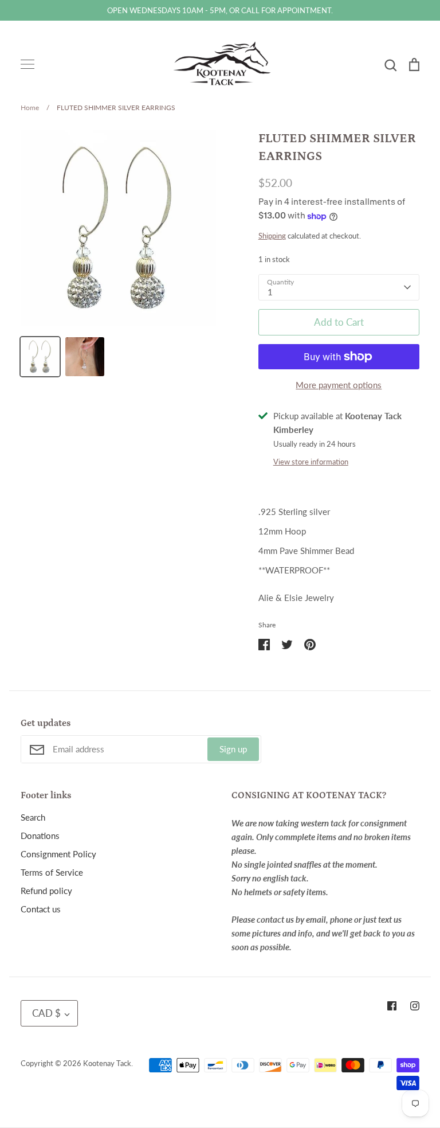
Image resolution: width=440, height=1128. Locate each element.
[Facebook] (391, 1005)
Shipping (272, 235)
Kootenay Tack (107, 1063)
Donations (40, 835)
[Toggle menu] (27, 64)
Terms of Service (52, 872)
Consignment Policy (58, 854)
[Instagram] (414, 1005)
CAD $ (46, 1013)
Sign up (233, 749)
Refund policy (46, 890)
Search (33, 817)
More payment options (339, 385)
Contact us (41, 909)
